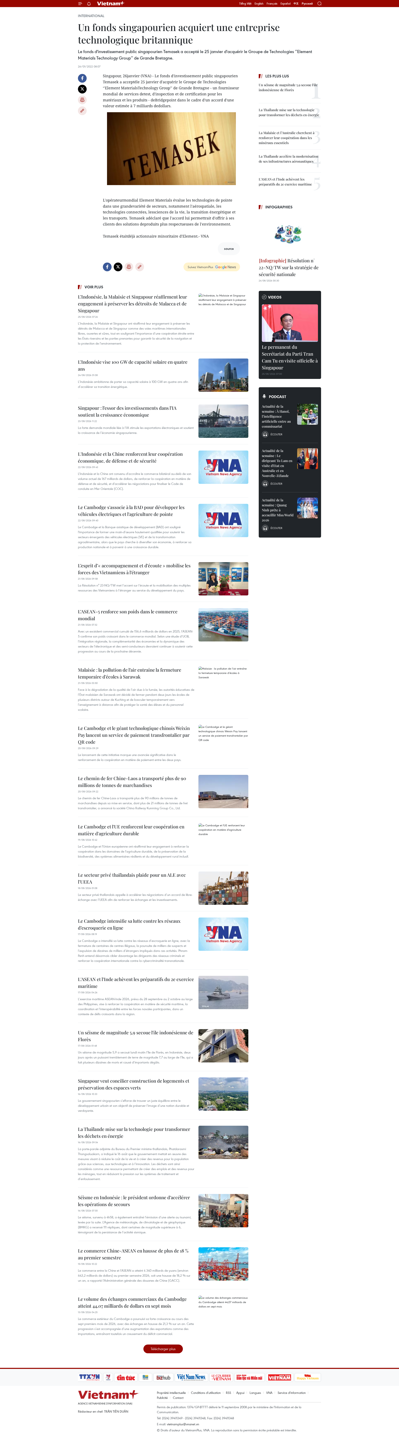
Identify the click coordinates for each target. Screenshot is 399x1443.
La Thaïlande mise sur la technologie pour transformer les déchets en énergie (134, 1132)
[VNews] (108, 1377)
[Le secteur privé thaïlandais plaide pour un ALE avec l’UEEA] (223, 888)
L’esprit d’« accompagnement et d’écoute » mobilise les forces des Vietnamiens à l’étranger (134, 568)
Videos (275, 297)
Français (272, 3)
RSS (228, 1393)
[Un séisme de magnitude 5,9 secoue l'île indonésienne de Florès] (223, 1045)
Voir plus (94, 286)
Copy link (82, 110)
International (91, 16)
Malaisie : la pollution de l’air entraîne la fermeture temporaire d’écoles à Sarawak (129, 673)
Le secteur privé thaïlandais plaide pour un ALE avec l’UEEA (132, 878)
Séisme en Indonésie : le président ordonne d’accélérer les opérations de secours (134, 1200)
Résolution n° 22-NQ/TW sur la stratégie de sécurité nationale (289, 267)
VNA (269, 1393)
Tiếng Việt (245, 3)
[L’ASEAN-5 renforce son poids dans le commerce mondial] (223, 624)
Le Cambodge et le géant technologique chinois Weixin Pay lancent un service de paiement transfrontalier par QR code (134, 735)
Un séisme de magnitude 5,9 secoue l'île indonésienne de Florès (135, 1035)
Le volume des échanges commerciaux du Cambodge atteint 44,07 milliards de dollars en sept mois (132, 1302)
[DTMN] (249, 1377)
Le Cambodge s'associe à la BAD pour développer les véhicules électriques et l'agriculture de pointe (131, 510)
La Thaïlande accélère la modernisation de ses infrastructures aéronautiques (288, 158)
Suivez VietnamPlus (200, 267)
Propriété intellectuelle (171, 1393)
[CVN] (221, 1377)
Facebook (82, 78)
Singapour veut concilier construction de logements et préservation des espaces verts (133, 1084)
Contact (178, 1398)
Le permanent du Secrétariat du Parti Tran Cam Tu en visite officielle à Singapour (290, 357)
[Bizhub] (163, 1377)
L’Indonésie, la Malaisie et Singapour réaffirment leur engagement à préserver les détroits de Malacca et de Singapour (132, 304)
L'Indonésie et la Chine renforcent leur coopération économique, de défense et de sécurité (130, 457)
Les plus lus (277, 75)
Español (286, 3)
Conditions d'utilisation (206, 1393)
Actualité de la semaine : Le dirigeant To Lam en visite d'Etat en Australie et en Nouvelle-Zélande (277, 463)
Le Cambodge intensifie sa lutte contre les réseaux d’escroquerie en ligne (129, 924)
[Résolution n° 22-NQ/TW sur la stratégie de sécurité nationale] (290, 234)
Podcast (277, 396)
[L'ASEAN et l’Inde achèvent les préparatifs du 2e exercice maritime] (223, 992)
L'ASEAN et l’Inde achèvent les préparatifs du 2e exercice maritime (136, 982)
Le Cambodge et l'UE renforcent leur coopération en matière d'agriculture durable (131, 830)
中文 (296, 3)
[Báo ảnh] (279, 1377)
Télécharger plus (163, 1348)
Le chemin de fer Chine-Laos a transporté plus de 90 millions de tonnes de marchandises (132, 781)
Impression (82, 100)
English (259, 3)
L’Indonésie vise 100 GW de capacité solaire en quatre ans (132, 365)
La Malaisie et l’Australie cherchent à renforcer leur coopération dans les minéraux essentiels (286, 138)
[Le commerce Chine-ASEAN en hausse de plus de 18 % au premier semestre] (223, 1264)
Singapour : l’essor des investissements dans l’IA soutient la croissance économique (127, 411)
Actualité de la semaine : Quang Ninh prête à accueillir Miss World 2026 (277, 510)
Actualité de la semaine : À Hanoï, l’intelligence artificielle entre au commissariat (276, 416)
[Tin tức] (126, 1377)
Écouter (276, 434)
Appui (240, 1393)
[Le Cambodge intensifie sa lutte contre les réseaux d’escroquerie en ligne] (223, 934)
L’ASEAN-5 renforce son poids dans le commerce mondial (127, 614)
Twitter (82, 89)
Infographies (279, 206)
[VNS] (191, 1377)
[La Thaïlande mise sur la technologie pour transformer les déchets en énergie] (223, 1142)
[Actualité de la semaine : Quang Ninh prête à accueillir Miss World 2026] (307, 508)
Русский (307, 3)
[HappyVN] (307, 1377)
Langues (255, 1393)
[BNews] (145, 1377)
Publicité (162, 1398)
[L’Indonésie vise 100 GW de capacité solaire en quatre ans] (223, 375)
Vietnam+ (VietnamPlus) (111, 3)
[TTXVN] (89, 1377)
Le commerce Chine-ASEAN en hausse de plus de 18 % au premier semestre (133, 1254)
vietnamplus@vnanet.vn (183, 1424)
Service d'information (292, 1393)
